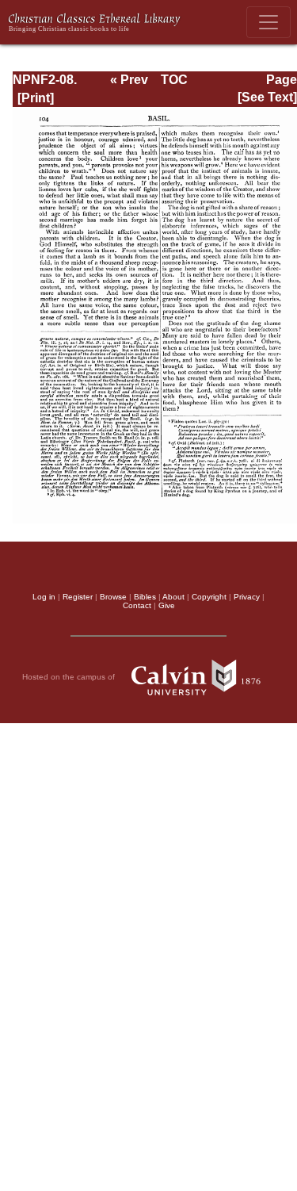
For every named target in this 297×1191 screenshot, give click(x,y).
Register (78, 596)
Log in (43, 596)
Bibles (145, 596)
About (173, 596)
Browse (113, 596)
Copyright (209, 596)
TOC (174, 79)
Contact (137, 605)
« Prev (129, 79)
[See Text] (267, 97)
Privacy (247, 596)
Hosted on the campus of (69, 676)
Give (166, 605)
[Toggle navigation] (268, 22)
